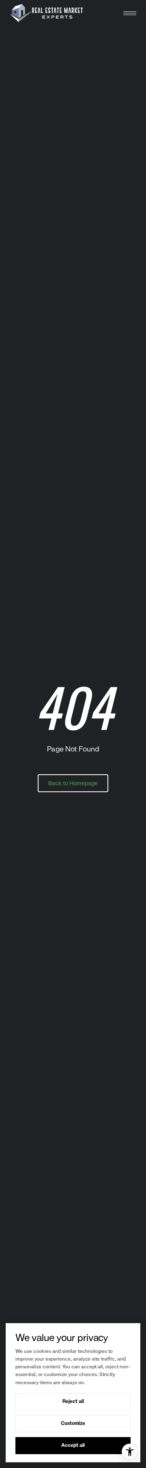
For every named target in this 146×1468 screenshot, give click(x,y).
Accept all (73, 1445)
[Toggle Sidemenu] (130, 13)
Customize (73, 1423)
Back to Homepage (73, 783)
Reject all (73, 1401)
